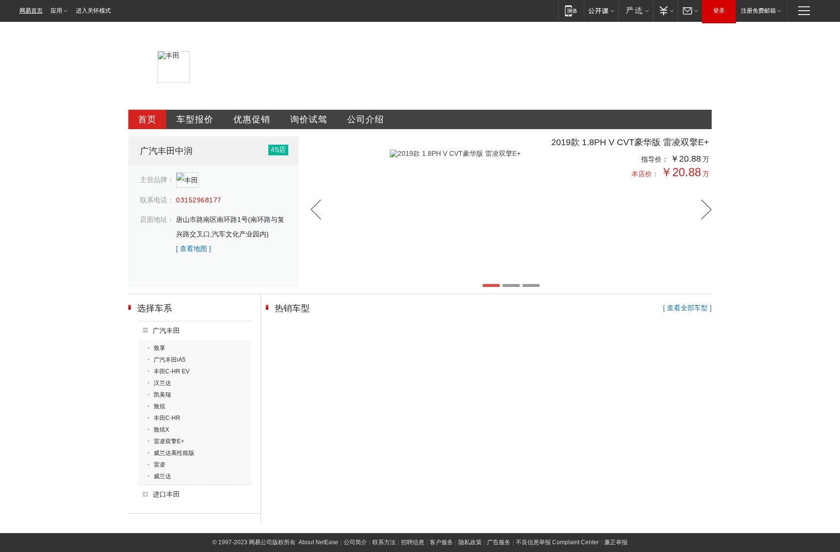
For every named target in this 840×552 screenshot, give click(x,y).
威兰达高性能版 (174, 453)
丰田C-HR (167, 418)
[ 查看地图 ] (193, 248)
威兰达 (162, 476)
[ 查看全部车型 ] (687, 308)
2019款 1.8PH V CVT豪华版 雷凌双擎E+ (630, 142)
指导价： (654, 159)
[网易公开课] (601, 10)
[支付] (665, 10)
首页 (147, 119)
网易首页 (31, 10)
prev (316, 209)
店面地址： (157, 219)
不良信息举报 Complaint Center (557, 542)
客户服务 (441, 542)
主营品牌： (157, 180)
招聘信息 (412, 542)
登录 (719, 10)
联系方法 (384, 542)
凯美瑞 (162, 394)
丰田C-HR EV (172, 371)
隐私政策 (470, 542)
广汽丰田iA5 (170, 359)
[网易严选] (635, 10)
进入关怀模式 (93, 10)
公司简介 (355, 542)
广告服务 (498, 542)
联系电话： (157, 200)
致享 (159, 348)
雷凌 (159, 464)
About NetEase (318, 542)
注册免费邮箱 (758, 10)
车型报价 (194, 119)
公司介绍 (365, 119)
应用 (56, 10)
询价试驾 (308, 119)
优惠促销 (251, 119)
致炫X (161, 429)
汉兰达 (162, 383)
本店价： (645, 174)
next (706, 209)
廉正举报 (616, 542)
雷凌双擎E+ (169, 441)
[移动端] (571, 10)
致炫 (159, 406)
